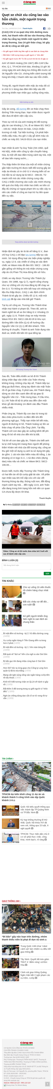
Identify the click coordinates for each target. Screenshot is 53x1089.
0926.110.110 (15, 1083)
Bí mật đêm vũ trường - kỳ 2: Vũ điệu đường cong (25, 633)
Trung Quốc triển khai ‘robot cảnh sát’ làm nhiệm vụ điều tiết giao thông (35, 949)
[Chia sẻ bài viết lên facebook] (44, 28)
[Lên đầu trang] (47, 1084)
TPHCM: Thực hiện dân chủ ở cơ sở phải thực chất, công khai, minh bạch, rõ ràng (34, 837)
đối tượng (21, 109)
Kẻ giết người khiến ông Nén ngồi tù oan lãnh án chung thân (25, 51)
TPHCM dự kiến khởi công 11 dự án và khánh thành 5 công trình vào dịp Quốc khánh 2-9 (23, 797)
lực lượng (31, 255)
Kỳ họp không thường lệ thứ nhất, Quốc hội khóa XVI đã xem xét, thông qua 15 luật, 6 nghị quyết (34, 824)
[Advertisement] (26, 729)
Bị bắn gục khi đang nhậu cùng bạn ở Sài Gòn (24, 661)
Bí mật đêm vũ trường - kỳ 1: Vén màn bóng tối (24, 647)
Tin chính (7, 759)
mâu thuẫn (41, 505)
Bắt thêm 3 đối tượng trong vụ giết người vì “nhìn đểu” (23, 55)
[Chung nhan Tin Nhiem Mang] (15, 1085)
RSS (49, 8)
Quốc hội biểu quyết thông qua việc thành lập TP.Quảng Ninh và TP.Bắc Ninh (35, 810)
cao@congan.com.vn (16, 1076)
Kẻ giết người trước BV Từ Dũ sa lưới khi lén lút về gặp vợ (25, 59)
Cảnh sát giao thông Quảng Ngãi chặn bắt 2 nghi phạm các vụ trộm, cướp (35, 975)
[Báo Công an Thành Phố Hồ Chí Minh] (29, 3)
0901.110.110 (25, 1083)
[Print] (49, 28)
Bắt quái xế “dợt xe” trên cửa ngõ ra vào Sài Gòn (25, 654)
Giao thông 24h (11, 901)
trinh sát (6, 299)
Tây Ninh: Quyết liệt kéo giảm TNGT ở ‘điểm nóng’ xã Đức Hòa (34, 962)
